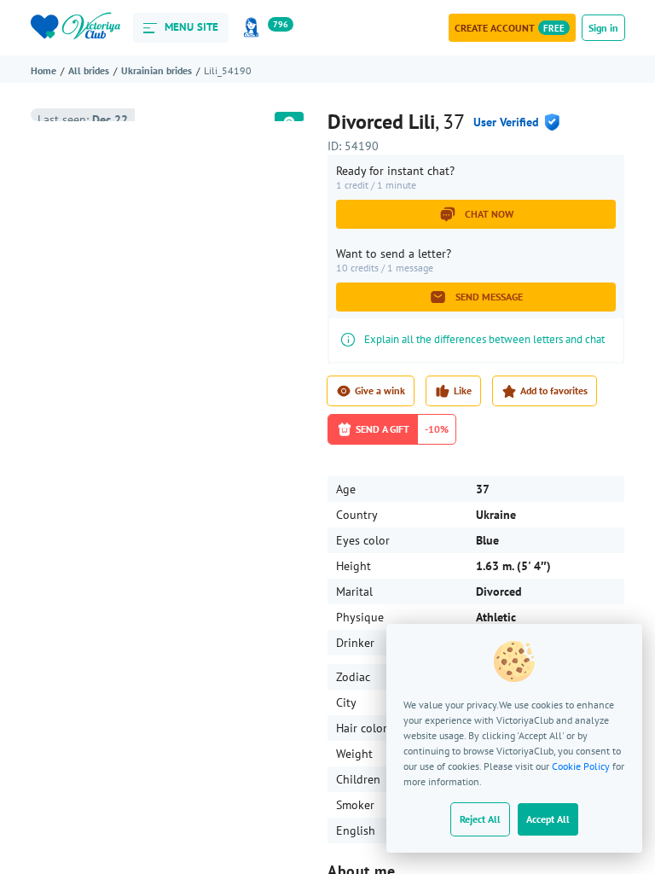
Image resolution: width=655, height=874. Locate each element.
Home (43, 70)
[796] (254, 27)
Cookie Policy (581, 766)
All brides (88, 70)
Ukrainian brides (156, 70)
